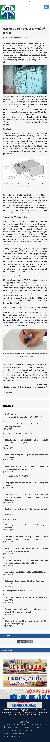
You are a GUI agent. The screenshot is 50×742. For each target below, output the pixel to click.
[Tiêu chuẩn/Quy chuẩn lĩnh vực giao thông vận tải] (25, 680)
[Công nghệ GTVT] (25, 666)
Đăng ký (29, 642)
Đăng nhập (21, 642)
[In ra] (41, 40)
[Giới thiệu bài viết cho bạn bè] (38, 40)
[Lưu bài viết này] (45, 40)
